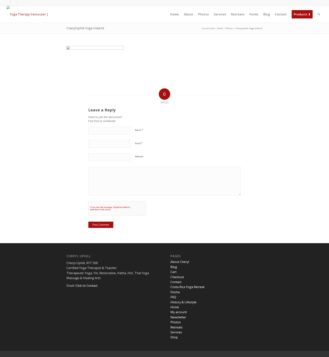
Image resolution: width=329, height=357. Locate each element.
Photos (175, 322)
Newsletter (178, 317)
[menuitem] (174, 14)
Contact (175, 282)
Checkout (177, 277)
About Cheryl (179, 262)
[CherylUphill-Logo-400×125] (32, 14)
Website (139, 156)
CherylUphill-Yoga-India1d (85, 28)
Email (139, 143)
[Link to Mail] (19, 3)
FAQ (173, 297)
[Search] (319, 14)
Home (174, 307)
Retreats (176, 327)
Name (139, 130)
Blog (173, 267)
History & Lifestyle (183, 302)
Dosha (175, 292)
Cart (173, 272)
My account (178, 312)
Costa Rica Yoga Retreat (187, 287)
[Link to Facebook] (7, 3)
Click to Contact (86, 286)
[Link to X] (13, 3)
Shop (174, 337)
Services (176, 332)
